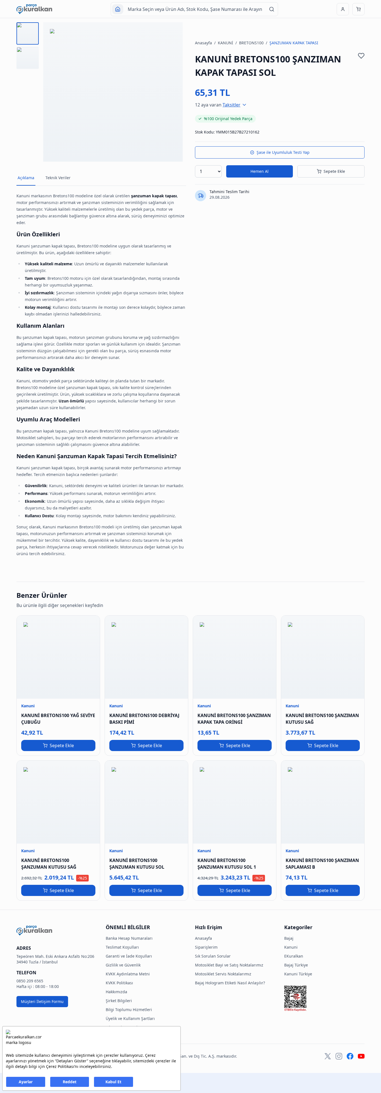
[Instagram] (339, 1056)
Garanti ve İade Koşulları (129, 956)
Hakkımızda (116, 991)
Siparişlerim (206, 947)
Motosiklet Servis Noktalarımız (223, 974)
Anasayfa (203, 42)
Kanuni (291, 947)
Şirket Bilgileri (119, 1000)
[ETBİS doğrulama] (324, 998)
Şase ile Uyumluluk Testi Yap (283, 152)
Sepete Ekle (334, 171)
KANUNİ (225, 42)
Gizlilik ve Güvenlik (123, 965)
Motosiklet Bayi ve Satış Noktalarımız (229, 965)
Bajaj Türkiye (296, 965)
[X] (327, 1056)
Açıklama (26, 177)
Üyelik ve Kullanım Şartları (130, 1018)
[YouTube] (361, 1056)
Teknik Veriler (58, 177)
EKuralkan (293, 956)
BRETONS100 (251, 42)
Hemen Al (259, 171)
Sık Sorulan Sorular (213, 956)
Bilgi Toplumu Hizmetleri (129, 1009)
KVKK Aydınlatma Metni (128, 974)
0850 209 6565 (29, 980)
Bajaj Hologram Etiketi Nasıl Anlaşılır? (230, 982)
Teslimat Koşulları (122, 947)
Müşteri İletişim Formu (42, 1001)
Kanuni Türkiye (298, 974)
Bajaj (288, 938)
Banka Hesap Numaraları (129, 938)
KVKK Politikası (119, 982)
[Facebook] (350, 1056)
